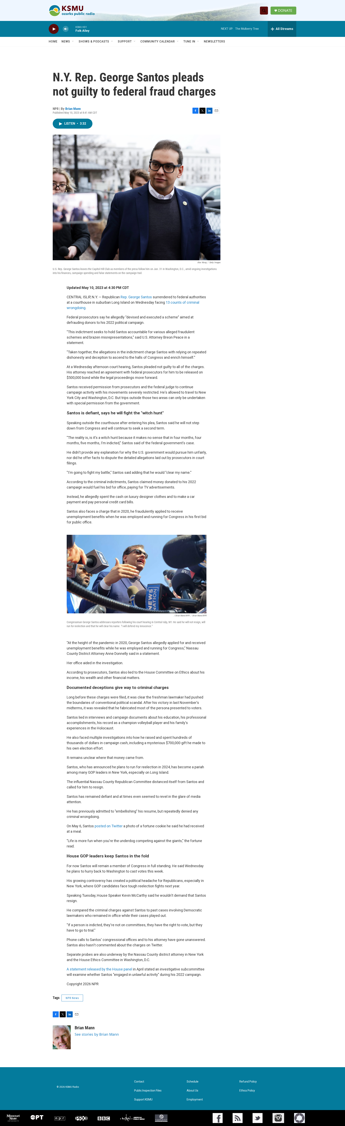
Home (53, 41)
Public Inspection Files (148, 1090)
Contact (139, 1081)
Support (125, 41)
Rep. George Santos (136, 297)
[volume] (65, 29)
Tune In (189, 41)
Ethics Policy (247, 1090)
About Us (192, 1090)
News (65, 41)
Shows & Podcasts (94, 41)
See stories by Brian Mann (97, 1034)
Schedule (192, 1081)
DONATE (285, 10)
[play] (54, 29)
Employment (195, 1099)
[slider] (72, 29)
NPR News (72, 998)
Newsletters (214, 41)
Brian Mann (73, 109)
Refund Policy (248, 1081)
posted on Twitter (109, 826)
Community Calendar (157, 41)
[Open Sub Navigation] (73, 41)
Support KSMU (143, 1099)
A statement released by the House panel (99, 969)
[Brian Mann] (62, 1037)
